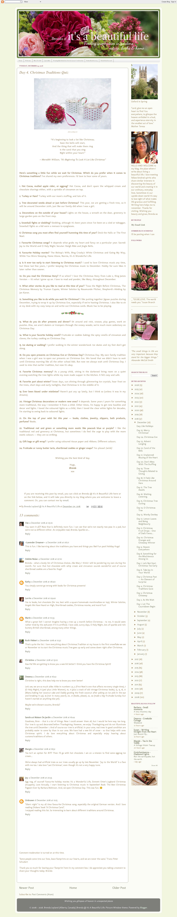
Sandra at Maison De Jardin (38, 717)
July (139, 628)
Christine (29, 660)
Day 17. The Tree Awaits (144, 488)
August (141, 624)
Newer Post (26, 888)
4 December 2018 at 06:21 (57, 542)
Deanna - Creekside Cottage (143, 719)
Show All (154, 765)
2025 (137, 389)
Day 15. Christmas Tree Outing (147, 502)
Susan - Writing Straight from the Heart (145, 731)
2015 (137, 667)
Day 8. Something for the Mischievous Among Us (147, 556)
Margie (28, 749)
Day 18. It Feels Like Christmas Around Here (146, 480)
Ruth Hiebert (31, 640)
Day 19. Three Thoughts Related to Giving (147, 471)
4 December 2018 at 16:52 (43, 749)
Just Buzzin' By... (141, 734)
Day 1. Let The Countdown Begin (146, 605)
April (140, 641)
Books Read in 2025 (92, 60)
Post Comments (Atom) (42, 894)
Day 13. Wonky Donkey (147, 514)
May (139, 637)
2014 (137, 672)
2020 (137, 410)
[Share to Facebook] (99, 506)
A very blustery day (142, 711)
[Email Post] (87, 506)
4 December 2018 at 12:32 (49, 640)
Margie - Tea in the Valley (143, 742)
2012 (137, 680)
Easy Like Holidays (145, 426)
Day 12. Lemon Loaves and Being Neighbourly (146, 521)
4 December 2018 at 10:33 (42, 618)
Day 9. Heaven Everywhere (143, 548)
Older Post (119, 888)
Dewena (29, 676)
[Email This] (92, 506)
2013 (137, 676)
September (142, 620)
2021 (137, 406)
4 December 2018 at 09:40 (44, 598)
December (142, 422)
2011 (137, 684)
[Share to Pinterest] (101, 506)
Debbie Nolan (31, 559)
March (140, 645)
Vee (27, 523)
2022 (137, 402)
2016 (137, 663)
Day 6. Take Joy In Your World (145, 571)
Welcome (28, 60)
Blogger (143, 907)
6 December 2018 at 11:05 (46, 800)
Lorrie (28, 598)
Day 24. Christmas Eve (147, 437)
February (141, 649)
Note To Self (37, 60)
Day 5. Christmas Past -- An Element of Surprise (147, 579)
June (139, 633)
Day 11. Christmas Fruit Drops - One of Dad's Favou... (146, 531)
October (141, 616)
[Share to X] (97, 506)
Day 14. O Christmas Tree (146, 509)
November (142, 612)
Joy (26, 777)
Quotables (47, 60)
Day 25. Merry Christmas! (143, 431)
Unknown (29, 800)
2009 (137, 693)
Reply (27, 534)
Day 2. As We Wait (145, 600)
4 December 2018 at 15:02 (46, 660)
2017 (137, 659)
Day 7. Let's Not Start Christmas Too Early (147, 564)
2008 (137, 697)
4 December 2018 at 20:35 (40, 777)
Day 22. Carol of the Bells (146, 449)
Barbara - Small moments (141, 708)
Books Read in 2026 (106, 60)
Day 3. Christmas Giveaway (144, 594)
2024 (137, 393)
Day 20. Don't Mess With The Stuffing (146, 463)
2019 (137, 414)
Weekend (138, 723)
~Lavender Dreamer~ (35, 542)
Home (20, 60)
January (141, 654)
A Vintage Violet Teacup (144, 745)
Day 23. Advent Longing (144, 442)
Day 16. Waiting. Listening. (144, 495)
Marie (28, 618)
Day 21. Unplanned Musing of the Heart (147, 456)
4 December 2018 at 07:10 (50, 559)
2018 (137, 419)
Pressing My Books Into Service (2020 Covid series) (68, 60)
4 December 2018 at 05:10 (41, 523)
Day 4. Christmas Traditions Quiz (145, 587)
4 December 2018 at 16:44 (63, 717)
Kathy (28, 581)
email (66, 500)
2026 (137, 385)
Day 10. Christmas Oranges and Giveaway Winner (146, 540)
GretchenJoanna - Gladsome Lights (142, 753)
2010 (137, 688)
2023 (137, 397)
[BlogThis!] (94, 506)
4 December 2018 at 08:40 (43, 581)
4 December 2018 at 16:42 (44, 676)
